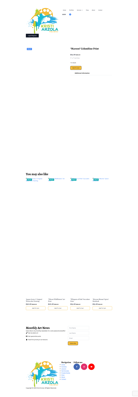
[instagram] (84, 367)
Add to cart (75, 68)
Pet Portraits (65, 371)
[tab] (71, 73)
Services (79, 10)
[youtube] (91, 367)
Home (64, 10)
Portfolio (71, 10)
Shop (87, 10)
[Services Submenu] (82, 10)
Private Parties (65, 373)
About (93, 10)
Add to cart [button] (35, 308)
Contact (100, 10)
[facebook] (77, 367)
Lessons (63, 369)
